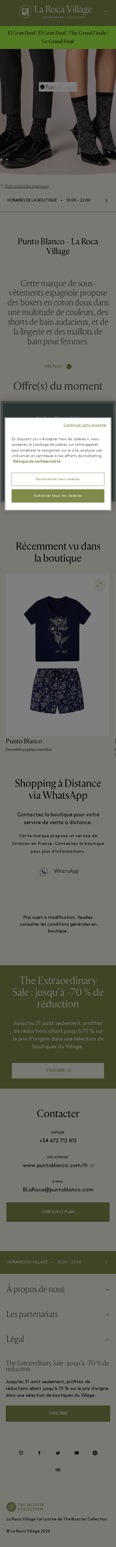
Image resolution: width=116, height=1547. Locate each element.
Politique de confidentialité (36, 462)
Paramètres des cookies (58, 479)
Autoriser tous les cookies (58, 496)
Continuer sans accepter (85, 425)
